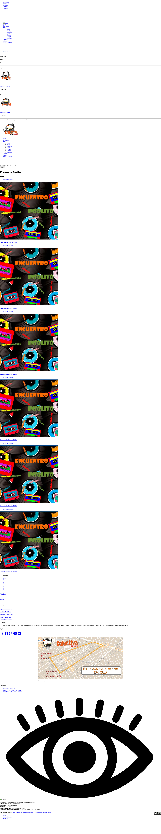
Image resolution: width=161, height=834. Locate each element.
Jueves (8, 33)
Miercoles (9, 32)
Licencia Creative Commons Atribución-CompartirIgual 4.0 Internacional (31, 812)
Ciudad (5, 41)
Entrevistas (6, 2)
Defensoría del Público (9, 688)
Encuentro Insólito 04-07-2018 (8, 440)
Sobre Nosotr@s (7, 42)
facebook (2, 599)
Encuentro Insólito (8, 179)
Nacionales (6, 3)
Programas (6, 26)
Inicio (4, 24)
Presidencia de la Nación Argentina (12, 691)
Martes (8, 30)
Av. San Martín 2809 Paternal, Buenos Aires (6, 618)
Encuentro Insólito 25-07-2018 (8, 242)
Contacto (5, 8)
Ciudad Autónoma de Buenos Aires (12, 690)
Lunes (8, 29)
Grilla (4, 27)
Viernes (9, 35)
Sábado (9, 36)
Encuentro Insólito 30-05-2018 (8, 506)
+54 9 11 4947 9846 (5, 612)
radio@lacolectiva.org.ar (6, 614)
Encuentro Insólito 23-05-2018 (8, 571)
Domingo (9, 38)
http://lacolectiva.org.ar (6, 609)
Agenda (5, 6)
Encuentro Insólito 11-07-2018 (8, 374)
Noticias (5, 5)
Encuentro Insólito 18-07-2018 (8, 308)
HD (19, 135)
